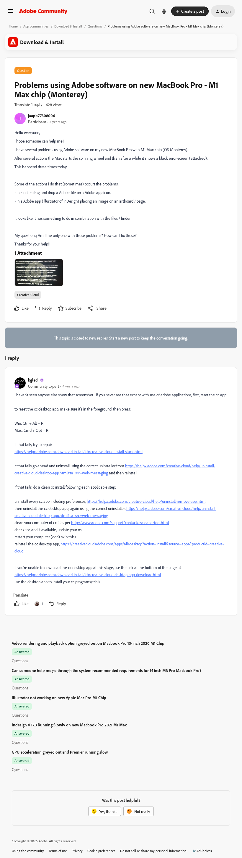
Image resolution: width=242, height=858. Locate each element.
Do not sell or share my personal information (153, 851)
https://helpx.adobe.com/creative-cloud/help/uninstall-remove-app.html (146, 501)
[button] (10, 12)
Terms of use (58, 851)
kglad (33, 379)
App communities (36, 26)
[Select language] (164, 11)
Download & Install (68, 26)
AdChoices (204, 851)
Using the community (28, 851)
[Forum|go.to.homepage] (43, 11)
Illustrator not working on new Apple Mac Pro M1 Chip (59, 697)
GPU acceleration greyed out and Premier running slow (60, 751)
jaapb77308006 (41, 115)
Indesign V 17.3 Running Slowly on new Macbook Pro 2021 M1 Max (69, 724)
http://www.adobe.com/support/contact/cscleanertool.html (120, 522)
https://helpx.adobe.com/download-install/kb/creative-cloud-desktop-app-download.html (87, 574)
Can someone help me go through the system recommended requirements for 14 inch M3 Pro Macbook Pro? (106, 670)
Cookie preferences (101, 851)
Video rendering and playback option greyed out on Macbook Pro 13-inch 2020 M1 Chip (88, 643)
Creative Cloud (28, 295)
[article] (121, 492)
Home (13, 26)
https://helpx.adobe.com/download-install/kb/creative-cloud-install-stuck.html (78, 451)
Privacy (77, 851)
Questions (95, 26)
